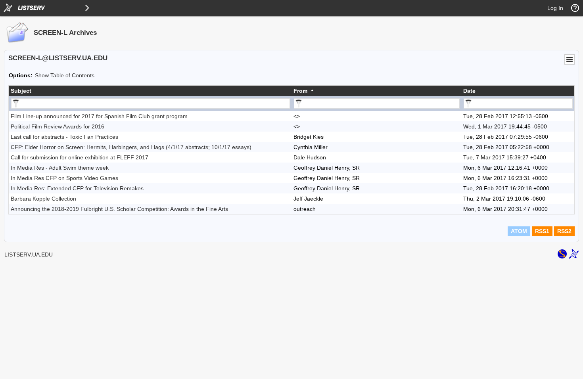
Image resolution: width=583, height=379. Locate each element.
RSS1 (542, 231)
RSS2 (564, 231)
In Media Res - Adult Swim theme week (60, 168)
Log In (555, 8)
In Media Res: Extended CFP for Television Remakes (77, 188)
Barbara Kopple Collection (43, 198)
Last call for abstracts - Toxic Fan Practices (64, 137)
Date (469, 91)
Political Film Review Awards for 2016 (57, 126)
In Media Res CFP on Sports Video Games (64, 178)
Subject (21, 91)
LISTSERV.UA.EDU (28, 254)
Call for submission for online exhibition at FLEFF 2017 (79, 157)
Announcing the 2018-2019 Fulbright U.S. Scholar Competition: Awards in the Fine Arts (119, 209)
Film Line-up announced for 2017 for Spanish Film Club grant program (99, 116)
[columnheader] (150, 91)
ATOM (519, 231)
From (300, 91)
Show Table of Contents (64, 75)
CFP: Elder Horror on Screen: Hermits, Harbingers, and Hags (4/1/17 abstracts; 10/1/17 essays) (131, 147)
